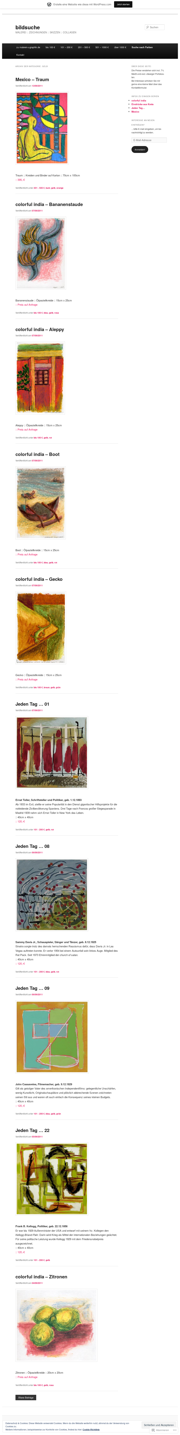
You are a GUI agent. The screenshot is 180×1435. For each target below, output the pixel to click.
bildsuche (27, 27)
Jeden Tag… (138, 108)
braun (47, 687)
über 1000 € (120, 47)
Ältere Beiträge (25, 1397)
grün (58, 687)
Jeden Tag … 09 (32, 988)
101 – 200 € (66, 47)
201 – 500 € (84, 47)
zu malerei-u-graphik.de (28, 47)
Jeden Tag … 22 (32, 1130)
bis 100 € (50, 47)
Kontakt (20, 54)
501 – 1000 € (102, 47)
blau (46, 312)
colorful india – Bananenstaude (49, 204)
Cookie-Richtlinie (91, 1429)
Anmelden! (140, 149)
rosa (56, 312)
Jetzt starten (123, 4)
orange (59, 187)
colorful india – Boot (37, 454)
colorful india (138, 100)
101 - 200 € (39, 829)
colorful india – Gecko (39, 579)
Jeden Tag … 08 (32, 846)
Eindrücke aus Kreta (142, 104)
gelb (53, 187)
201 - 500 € (39, 187)
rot (50, 437)
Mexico (135, 111)
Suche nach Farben (142, 47)
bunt (48, 187)
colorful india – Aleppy (39, 329)
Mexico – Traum (32, 79)
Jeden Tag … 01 (32, 704)
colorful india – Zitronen (41, 1276)
